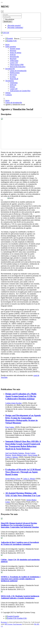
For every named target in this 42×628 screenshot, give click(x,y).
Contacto (8, 95)
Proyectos (13, 75)
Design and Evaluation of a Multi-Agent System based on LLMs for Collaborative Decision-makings (21, 396)
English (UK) (22, 618)
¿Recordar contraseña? (15, 27)
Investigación (10, 69)
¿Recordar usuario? (14, 25)
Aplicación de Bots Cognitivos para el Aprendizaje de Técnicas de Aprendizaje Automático (20, 543)
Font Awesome (17, 624)
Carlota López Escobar (13, 403)
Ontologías (14, 83)
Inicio (7, 44)
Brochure (13, 59)
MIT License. (9, 624)
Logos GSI (14, 63)
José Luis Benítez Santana (14, 453)
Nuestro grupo (15, 49)
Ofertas (8, 93)
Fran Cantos (9, 427)
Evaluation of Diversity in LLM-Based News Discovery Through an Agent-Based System (23, 472)
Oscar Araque (33, 455)
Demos (12, 87)
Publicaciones (15, 73)
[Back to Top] (2, 609)
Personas (13, 51)
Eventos (13, 77)
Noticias (13, 55)
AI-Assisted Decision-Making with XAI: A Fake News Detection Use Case (22, 494)
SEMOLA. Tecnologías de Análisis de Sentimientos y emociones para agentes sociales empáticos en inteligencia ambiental (21, 579)
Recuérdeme (9, 19)
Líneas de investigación (18, 71)
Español (16, 616)
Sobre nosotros (10, 47)
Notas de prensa (15, 53)
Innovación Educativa (17, 67)
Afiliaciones (14, 61)
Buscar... (17, 38)
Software (13, 85)
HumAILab (14, 79)
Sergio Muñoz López (19, 455)
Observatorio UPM (16, 65)
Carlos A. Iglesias (11, 457)
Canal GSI (13, 89)
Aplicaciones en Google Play (20, 91)
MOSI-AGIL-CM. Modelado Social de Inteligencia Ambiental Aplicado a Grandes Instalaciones (20, 597)
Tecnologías (9, 81)
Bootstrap (4, 622)
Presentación (14, 57)
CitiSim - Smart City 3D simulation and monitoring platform (20, 561)
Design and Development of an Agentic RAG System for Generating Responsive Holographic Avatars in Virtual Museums (23, 419)
